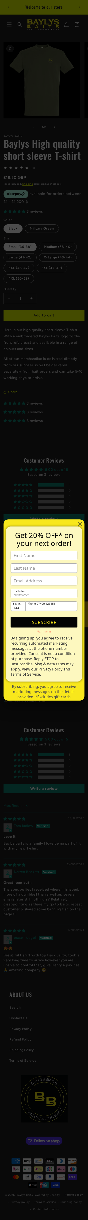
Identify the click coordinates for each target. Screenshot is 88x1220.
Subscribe (44, 622)
